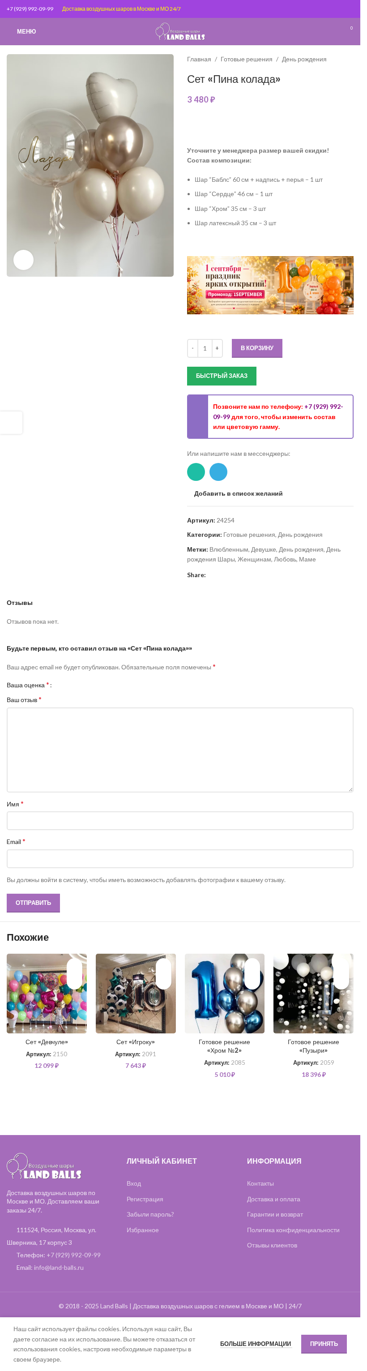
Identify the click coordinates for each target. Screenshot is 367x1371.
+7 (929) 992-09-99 (30, 8)
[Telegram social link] (218, 472)
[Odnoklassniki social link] (232, 575)
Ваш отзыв (24, 699)
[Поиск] (331, 31)
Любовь (285, 559)
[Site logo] (180, 30)
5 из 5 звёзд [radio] (88, 684)
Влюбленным (228, 549)
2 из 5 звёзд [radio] (68, 684)
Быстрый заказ (222, 375)
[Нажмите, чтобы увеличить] (23, 260)
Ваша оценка (28, 684)
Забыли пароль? (150, 1214)
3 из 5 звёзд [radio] (75, 684)
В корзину (257, 347)
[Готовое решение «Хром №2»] (225, 994)
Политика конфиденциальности (293, 1230)
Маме (307, 559)
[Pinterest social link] (211, 575)
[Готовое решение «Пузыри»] (313, 994)
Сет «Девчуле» (47, 1041)
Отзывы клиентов (272, 1245)
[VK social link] (243, 575)
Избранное (143, 1230)
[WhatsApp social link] (196, 472)
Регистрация (145, 1199)
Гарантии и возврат (275, 1214)
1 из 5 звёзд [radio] (62, 684)
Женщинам (254, 559)
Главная (199, 59)
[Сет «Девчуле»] (47, 994)
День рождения (304, 59)
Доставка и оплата (273, 1199)
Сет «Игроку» (135, 1041)
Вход (134, 1183)
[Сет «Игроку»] (136, 994)
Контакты (260, 1183)
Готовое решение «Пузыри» (313, 1046)
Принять (324, 1343)
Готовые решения (247, 59)
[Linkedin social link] (222, 575)
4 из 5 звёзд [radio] (82, 684)
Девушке (263, 549)
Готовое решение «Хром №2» (224, 1046)
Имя (15, 803)
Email (16, 841)
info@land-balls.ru (59, 1267)
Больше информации (256, 1343)
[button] (74, 982)
